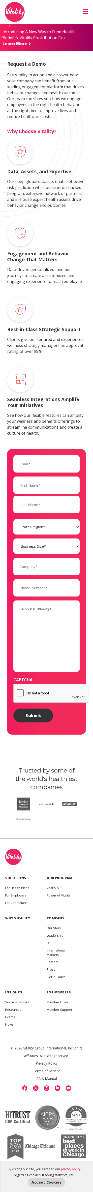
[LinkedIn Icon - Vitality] (57, 1088)
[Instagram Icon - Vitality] (46, 1088)
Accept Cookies (46, 1182)
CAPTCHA (22, 680)
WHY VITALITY (17, 918)
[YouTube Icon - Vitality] (68, 1088)
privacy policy (70, 1169)
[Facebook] (24, 1088)
